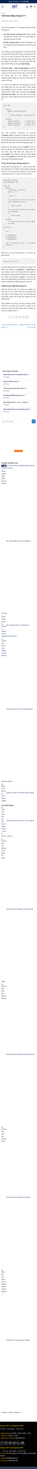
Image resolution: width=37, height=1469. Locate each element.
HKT (17, 21)
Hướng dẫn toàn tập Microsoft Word (18, 1197)
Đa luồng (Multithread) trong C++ (14, 395)
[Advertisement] (18, 348)
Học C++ (3, 13)
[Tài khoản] (27, 7)
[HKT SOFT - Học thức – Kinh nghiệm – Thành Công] (15, 6)
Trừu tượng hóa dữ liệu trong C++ (14, 388)
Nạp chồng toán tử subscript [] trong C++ (17, 409)
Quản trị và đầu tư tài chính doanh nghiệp (20, 793)
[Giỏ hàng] (31, 6)
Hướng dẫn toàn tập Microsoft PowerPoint (20, 1054)
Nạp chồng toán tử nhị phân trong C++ (16, 374)
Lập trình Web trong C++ (11, 381)
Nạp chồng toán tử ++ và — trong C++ (16, 402)
